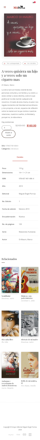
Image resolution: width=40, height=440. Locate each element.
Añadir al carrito (8, 134)
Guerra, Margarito (7, 388)
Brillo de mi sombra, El (29, 382)
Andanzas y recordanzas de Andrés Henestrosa (9, 383)
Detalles (20, 157)
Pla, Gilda (5, 342)
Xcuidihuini (6, 296)
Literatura (14, 149)
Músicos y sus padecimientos (26, 297)
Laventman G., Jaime (28, 301)
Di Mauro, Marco (8, 85)
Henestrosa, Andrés (8, 298)
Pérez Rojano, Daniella (28, 386)
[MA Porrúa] (19, 7)
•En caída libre (7, 339)
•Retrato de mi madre (29, 339)
